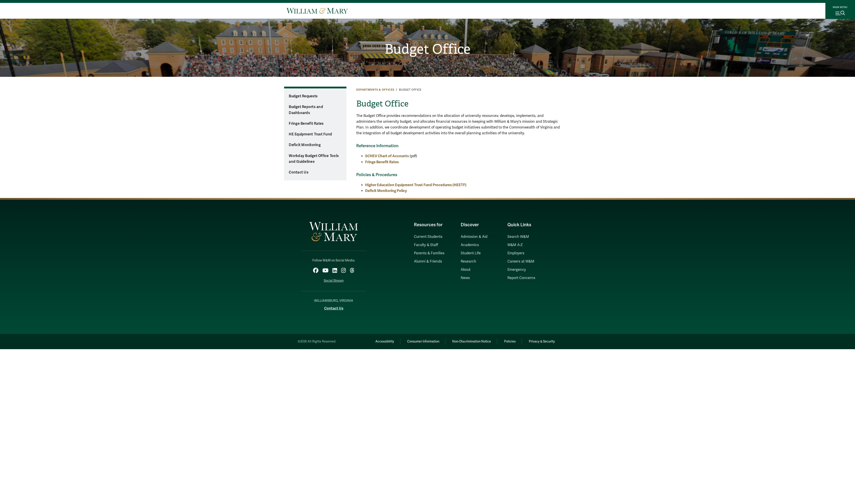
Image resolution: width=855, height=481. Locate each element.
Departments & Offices (375, 90)
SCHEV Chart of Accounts (387, 156)
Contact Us (298, 172)
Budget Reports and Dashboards (306, 110)
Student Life (471, 253)
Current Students (428, 236)
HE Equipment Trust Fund (310, 134)
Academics (470, 245)
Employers (515, 253)
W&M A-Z (515, 245)
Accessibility (384, 341)
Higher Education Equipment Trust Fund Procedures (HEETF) (415, 185)
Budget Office (427, 49)
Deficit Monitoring (305, 145)
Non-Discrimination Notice (471, 341)
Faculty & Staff (426, 245)
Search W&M (518, 236)
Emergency (516, 269)
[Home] (317, 10)
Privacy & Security (542, 341)
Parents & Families (429, 253)
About (465, 269)
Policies (510, 341)
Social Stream (334, 281)
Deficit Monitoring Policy (386, 190)
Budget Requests (303, 96)
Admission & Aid (474, 236)
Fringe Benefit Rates (306, 123)
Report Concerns (521, 278)
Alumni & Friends (428, 261)
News (465, 278)
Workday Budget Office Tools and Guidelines (314, 159)
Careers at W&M (520, 261)
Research (468, 261)
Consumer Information (423, 341)
